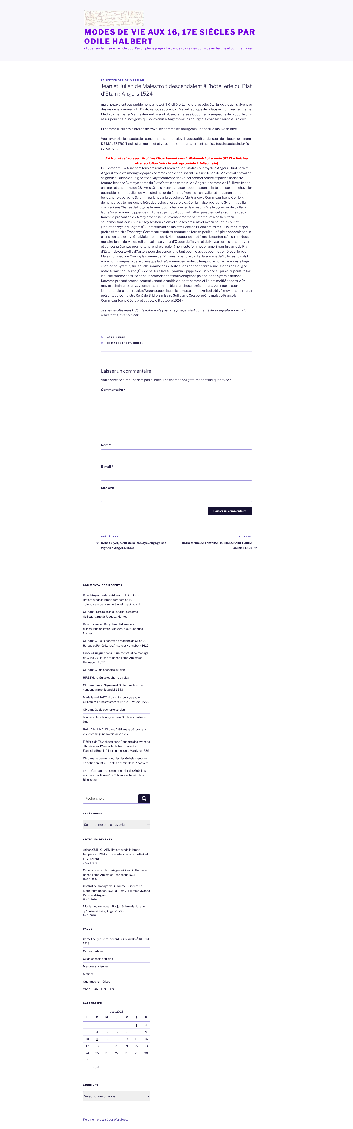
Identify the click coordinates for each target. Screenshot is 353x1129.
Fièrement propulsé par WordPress (105, 1119)
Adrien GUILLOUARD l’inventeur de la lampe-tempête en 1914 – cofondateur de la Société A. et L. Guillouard (111, 599)
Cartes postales (93, 951)
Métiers (88, 974)
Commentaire (113, 390)
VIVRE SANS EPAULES (98, 989)
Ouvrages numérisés (96, 981)
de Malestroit (119, 343)
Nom (106, 445)
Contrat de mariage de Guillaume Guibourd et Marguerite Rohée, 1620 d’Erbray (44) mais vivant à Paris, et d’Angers (116, 890)
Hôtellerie (116, 337)
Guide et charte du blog (110, 669)
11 (97, 1039)
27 (116, 1053)
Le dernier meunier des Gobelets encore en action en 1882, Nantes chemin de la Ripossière (114, 775)
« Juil (96, 1067)
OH (142, 80)
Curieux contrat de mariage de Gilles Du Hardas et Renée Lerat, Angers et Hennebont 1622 (115, 657)
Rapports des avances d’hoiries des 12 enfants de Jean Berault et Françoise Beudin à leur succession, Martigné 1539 (116, 746)
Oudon (138, 343)
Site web (107, 488)
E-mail (107, 467)
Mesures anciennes (95, 966)
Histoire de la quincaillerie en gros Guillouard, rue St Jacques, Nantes (113, 628)
